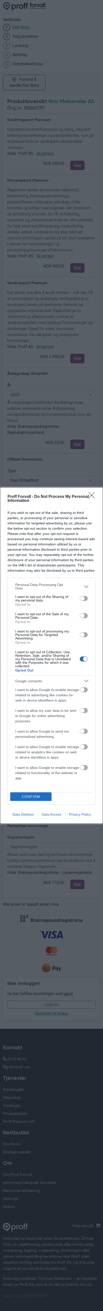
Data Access (51, 814)
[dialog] (51, 655)
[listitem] (51, 586)
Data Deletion (23, 814)
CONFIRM (31, 797)
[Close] (93, 497)
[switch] (84, 598)
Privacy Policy (80, 814)
